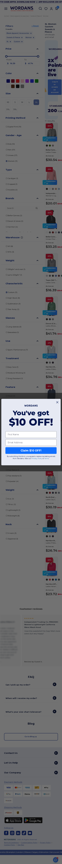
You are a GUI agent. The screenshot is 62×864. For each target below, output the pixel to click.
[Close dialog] (57, 402)
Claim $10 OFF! (31, 450)
